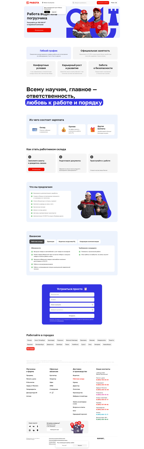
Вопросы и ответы (79, 407)
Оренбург (59, 344)
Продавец (29, 375)
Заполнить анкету (103, 2)
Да (47, 12)
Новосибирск (107, 344)
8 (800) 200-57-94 (102, 409)
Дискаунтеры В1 (31, 392)
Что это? (64, 445)
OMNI (51, 386)
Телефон (53, 299)
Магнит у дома (31, 379)
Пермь (67, 344)
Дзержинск (50, 344)
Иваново (91, 340)
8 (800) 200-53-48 (102, 389)
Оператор (53, 379)
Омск (90, 344)
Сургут (83, 344)
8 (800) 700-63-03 (102, 380)
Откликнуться (39, 30)
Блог (74, 410)
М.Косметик (30, 382)
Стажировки (54, 389)
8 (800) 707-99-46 (102, 404)
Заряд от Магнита (32, 386)
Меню (113, 2)
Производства (77, 392)
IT (50, 392)
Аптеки (28, 396)
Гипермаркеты (31, 389)
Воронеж (30, 344)
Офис (51, 382)
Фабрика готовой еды (80, 396)
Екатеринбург (40, 344)
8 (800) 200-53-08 (102, 385)
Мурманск (60, 340)
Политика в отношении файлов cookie (57, 438)
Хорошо (80, 445)
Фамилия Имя (55, 294)
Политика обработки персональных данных (58, 440)
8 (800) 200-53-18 (102, 394)
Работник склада (37, 241)
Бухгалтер (53, 375)
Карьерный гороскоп (80, 414)
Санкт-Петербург (40, 340)
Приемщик (50, 241)
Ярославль (83, 340)
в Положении (60, 320)
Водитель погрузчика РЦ (67, 241)
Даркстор (76, 386)
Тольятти (111, 340)
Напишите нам (54, 429)
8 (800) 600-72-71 (102, 414)
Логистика (76, 389)
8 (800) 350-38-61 (102, 419)
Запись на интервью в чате (79, 403)
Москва (29, 340)
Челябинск (75, 344)
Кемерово (97, 344)
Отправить (72, 316)
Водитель (76, 375)
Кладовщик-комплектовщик (89, 241)
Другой (54, 12)
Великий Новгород (71, 340)
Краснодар (51, 340)
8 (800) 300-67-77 (102, 399)
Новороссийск (102, 340)
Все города (30, 348)
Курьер (75, 382)
